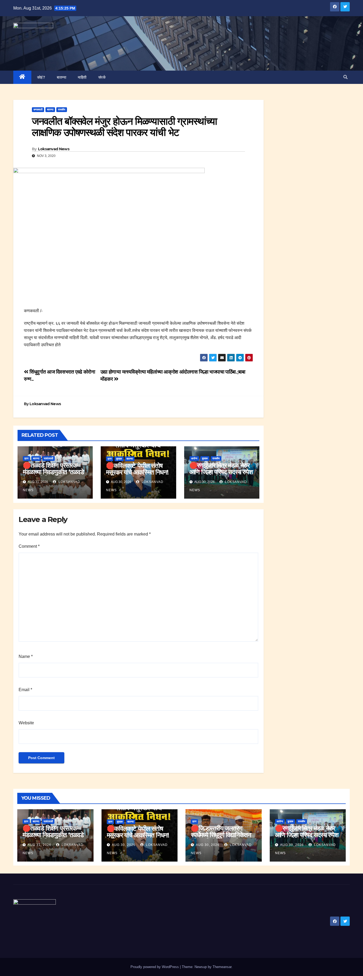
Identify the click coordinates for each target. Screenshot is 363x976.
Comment (29, 546)
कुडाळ (119, 458)
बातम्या (61, 77)
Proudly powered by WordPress (155, 967)
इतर (26, 458)
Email (25, 689)
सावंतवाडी (48, 458)
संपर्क (102, 77)
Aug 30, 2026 (124, 845)
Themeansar (222, 967)
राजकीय (61, 109)
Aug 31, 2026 (39, 845)
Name (26, 656)
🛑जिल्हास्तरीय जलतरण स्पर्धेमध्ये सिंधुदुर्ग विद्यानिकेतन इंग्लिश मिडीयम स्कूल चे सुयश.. (223, 834)
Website (26, 723)
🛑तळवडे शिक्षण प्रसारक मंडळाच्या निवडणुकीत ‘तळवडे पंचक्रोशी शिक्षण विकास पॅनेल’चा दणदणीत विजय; (53, 475)
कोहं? (41, 77)
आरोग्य (194, 458)
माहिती (82, 77)
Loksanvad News (53, 149)
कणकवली (38, 109)
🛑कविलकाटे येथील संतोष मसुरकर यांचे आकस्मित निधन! (137, 469)
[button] (345, 77)
